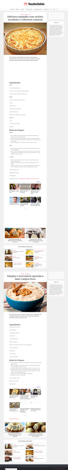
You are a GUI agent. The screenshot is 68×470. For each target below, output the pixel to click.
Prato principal (29, 9)
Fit (51, 9)
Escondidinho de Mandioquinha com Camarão (38, 265)
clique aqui (57, 34)
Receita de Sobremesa (14, 418)
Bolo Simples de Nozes (38, 458)
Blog (54, 9)
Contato (63, 468)
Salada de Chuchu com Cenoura (32, 178)
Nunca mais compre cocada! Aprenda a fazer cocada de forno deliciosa (33, 465)
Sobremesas (46, 9)
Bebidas (17, 9)
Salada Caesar (22, 178)
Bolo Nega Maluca (17, 458)
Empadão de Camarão (17, 264)
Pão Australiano (16, 257)
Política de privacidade (57, 468)
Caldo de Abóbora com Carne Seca (38, 252)
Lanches (22, 9)
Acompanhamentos (38, 9)
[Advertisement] (25, 70)
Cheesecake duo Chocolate (39, 445)
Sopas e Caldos (42, 250)
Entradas (12, 9)
